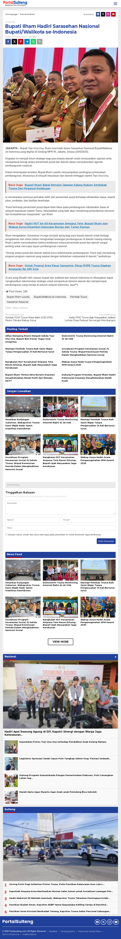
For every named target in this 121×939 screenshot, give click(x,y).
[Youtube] (113, 14)
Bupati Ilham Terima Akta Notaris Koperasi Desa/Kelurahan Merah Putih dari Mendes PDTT (30, 377)
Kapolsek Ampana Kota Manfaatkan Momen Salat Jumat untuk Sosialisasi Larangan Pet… (61, 891)
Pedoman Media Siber (89, 931)
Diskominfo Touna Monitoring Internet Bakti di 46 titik (60, 584)
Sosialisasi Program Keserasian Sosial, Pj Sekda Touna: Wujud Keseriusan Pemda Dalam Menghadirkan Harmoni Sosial (85, 351)
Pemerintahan (20, 37)
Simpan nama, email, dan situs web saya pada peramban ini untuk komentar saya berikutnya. (54, 534)
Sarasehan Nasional (17, 302)
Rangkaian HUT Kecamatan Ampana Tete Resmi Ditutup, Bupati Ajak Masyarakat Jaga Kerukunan (31, 365)
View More (61, 641)
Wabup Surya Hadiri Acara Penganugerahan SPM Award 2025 (97, 460)
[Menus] (115, 3)
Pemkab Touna (78, 296)
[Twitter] (103, 14)
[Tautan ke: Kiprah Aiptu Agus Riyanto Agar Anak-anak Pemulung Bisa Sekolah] (11, 797)
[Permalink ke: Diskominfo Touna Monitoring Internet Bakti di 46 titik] (60, 406)
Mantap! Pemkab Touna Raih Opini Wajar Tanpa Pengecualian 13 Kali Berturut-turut (98, 586)
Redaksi (53, 931)
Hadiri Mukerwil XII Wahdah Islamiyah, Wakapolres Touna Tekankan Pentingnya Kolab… (59, 898)
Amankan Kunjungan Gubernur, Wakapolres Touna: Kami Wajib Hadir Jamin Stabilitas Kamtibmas (22, 586)
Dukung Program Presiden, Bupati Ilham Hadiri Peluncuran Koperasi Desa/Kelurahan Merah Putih (89, 377)
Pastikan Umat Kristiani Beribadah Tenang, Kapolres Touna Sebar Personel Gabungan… (60, 911)
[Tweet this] (14, 41)
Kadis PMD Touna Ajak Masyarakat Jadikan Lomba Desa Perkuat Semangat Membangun (90, 317)
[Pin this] (20, 41)
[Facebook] (98, 14)
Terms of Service (10, 934)
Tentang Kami (68, 931)
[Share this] (8, 41)
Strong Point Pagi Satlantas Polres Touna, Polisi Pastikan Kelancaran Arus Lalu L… (56, 884)
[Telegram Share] (27, 41)
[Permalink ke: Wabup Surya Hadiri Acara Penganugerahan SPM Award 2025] (98, 444)
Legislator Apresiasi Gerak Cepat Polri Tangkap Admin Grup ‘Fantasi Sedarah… (65, 758)
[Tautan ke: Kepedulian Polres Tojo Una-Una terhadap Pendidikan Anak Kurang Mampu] (11, 746)
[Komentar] (39, 41)
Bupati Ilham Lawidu (18, 296)
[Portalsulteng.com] (15, 3)
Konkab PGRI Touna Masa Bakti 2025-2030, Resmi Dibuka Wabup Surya (29, 317)
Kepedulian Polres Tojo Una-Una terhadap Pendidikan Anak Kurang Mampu (62, 742)
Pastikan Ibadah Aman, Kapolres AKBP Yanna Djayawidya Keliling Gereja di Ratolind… (58, 904)
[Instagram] (108, 14)
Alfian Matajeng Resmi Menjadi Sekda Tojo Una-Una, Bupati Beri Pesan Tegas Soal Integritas (29, 339)
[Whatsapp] (33, 41)
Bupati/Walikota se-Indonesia (50, 296)
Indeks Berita (29, 934)
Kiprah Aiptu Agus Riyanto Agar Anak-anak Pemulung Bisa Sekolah (58, 792)
